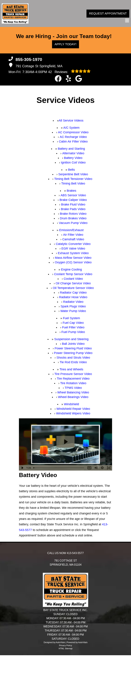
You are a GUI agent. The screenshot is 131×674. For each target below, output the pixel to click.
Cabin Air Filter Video (73, 141)
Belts (71, 169)
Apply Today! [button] (65, 44)
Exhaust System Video (73, 253)
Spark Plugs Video (73, 306)
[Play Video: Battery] (65, 442)
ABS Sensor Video (73, 195)
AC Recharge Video (73, 137)
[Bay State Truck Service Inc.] (15, 13)
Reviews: (58, 72)
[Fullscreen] (109, 468)
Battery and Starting (71, 148)
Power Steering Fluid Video (73, 348)
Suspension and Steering (71, 339)
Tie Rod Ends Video (73, 362)
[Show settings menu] (102, 468)
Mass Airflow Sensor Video (73, 257)
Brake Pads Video (73, 209)
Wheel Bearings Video (73, 397)
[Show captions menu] (89, 468)
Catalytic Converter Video (73, 244)
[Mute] (96, 468)
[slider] (59, 468)
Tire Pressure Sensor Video (73, 374)
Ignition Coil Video (73, 162)
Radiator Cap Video (73, 292)
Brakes (71, 190)
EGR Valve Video (73, 248)
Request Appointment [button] (108, 13)
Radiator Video (73, 301)
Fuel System (71, 318)
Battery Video (73, 158)
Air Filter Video (73, 234)
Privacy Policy (65, 645)
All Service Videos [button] (71, 120)
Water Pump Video (73, 311)
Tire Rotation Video (73, 383)
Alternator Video (73, 153)
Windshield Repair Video (73, 408)
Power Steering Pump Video (73, 353)
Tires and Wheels (71, 369)
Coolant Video (73, 278)
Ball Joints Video (73, 343)
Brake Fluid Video (73, 204)
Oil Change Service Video (73, 283)
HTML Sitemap (65, 648)
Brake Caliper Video (73, 200)
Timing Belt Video (73, 183)
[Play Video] (22, 468)
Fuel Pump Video (73, 332)
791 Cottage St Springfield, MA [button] (39, 66)
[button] (58, 78)
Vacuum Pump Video (73, 223)
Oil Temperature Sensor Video (73, 288)
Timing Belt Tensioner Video (73, 179)
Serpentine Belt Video (73, 174)
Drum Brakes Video (73, 218)
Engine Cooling (71, 269)
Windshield (71, 404)
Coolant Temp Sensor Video (73, 274)
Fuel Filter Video (73, 327)
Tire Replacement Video (73, 378)
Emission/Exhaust (71, 230)
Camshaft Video (73, 239)
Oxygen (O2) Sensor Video (73, 262)
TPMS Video (73, 387)
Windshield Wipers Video (73, 413)
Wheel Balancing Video (73, 392)
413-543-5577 (75, 553)
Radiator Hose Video (73, 297)
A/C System (71, 127)
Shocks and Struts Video (73, 357)
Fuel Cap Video (73, 322)
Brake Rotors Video (73, 213)
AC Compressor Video (73, 132)
